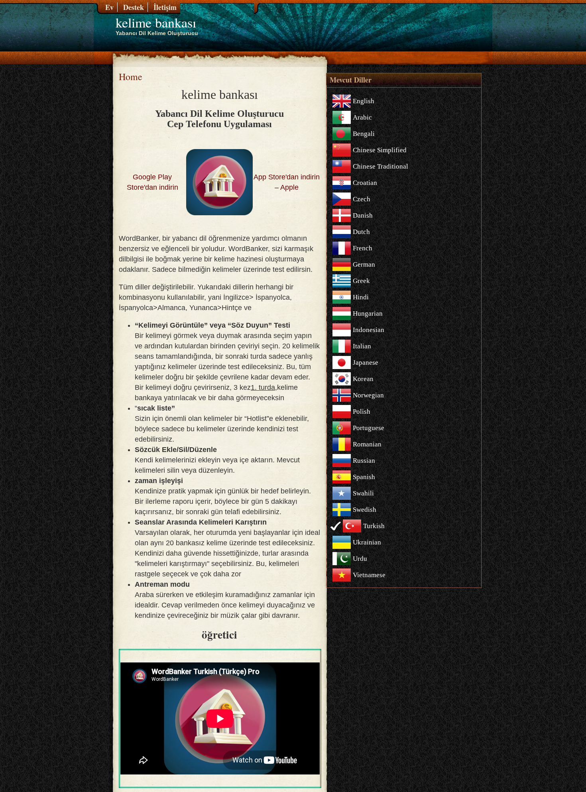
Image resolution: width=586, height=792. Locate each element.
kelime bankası (156, 22)
